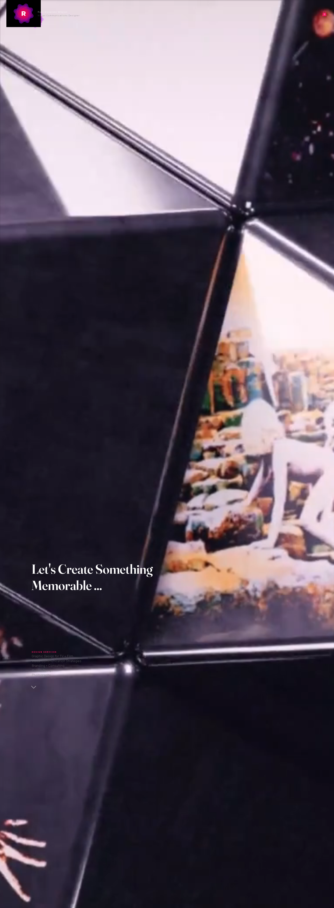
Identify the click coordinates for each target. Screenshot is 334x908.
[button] (71, 13)
